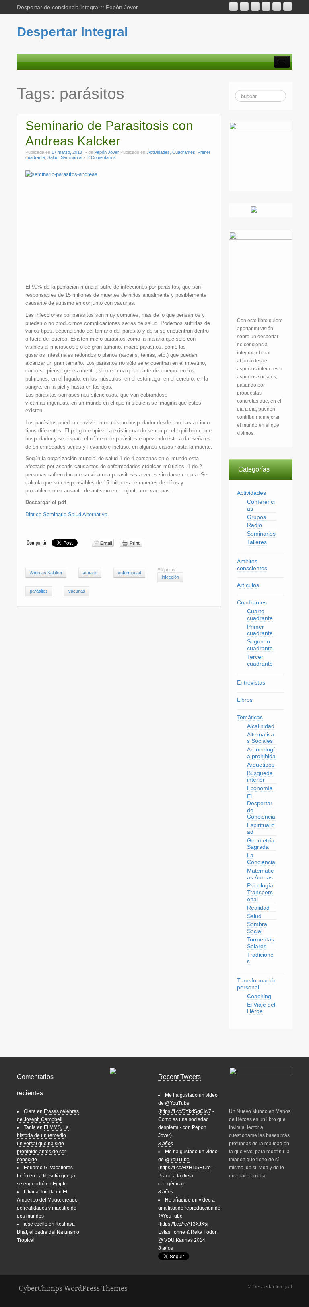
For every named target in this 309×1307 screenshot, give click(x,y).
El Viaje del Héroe (261, 1008)
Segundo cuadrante (260, 644)
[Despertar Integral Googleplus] (266, 6)
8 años (165, 1143)
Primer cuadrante (260, 630)
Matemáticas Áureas (260, 874)
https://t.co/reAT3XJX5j (184, 1224)
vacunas (76, 591)
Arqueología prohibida (261, 752)
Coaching (259, 996)
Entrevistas (251, 682)
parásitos (39, 591)
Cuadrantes (183, 152)
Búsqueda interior (260, 776)
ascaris (90, 572)
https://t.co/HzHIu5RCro (185, 1168)
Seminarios (71, 157)
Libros (245, 700)
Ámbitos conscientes (252, 564)
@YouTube (177, 1103)
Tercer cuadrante (260, 660)
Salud (52, 157)
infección (170, 577)
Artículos (248, 585)
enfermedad (129, 572)
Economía (260, 788)
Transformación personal (257, 984)
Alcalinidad (260, 726)
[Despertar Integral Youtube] (255, 6)
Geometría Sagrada (260, 843)
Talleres (257, 542)
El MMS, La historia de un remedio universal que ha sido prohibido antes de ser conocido (43, 1143)
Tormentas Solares (260, 942)
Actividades (158, 152)
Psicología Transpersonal (260, 892)
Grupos (256, 517)
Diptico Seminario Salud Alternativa (66, 514)
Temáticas (250, 717)
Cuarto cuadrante (260, 614)
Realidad (258, 907)
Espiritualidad (261, 828)
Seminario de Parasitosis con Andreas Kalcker (109, 133)
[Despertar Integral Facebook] (276, 6)
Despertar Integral (72, 32)
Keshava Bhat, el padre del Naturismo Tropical (48, 1232)
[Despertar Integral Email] (244, 6)
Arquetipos (260, 764)
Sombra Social (257, 927)
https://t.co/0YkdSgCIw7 (185, 1111)
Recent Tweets (179, 1076)
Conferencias (261, 505)
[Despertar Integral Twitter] (287, 6)
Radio (254, 525)
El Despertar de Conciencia (261, 806)
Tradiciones (260, 958)
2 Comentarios (101, 157)
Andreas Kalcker (46, 572)
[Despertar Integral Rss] (233, 6)
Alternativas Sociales (260, 737)
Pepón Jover (106, 152)
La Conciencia (261, 858)
